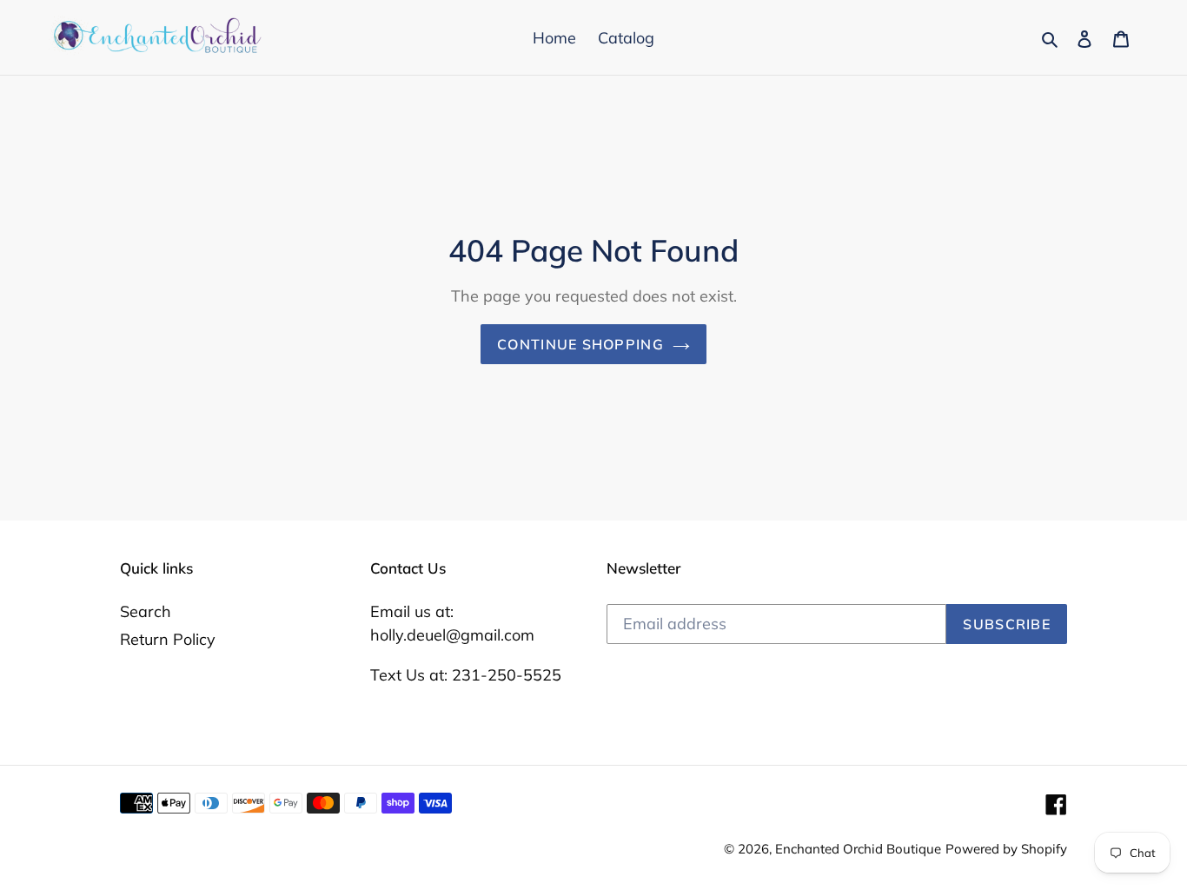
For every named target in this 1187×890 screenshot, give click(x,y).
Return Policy (168, 639)
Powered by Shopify (1006, 848)
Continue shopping (580, 344)
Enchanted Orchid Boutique (858, 848)
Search (145, 611)
